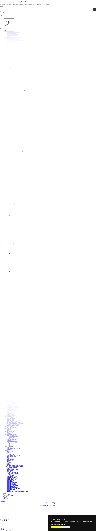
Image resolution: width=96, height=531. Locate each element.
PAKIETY (9, 462)
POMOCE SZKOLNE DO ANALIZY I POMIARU (14, 345)
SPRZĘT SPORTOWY (9, 426)
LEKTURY (9, 190)
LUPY (8, 44)
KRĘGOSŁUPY (12, 64)
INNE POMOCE (10, 222)
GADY (10, 52)
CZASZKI (11, 59)
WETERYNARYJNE (13, 368)
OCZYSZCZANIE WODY (12, 407)
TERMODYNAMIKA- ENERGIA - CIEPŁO (15, 214)
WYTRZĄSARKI (10, 414)
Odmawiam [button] (58, 527)
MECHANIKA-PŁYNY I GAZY (13, 207)
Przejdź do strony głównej (44, 505)
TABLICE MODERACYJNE (12, 485)
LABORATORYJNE (13, 362)
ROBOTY (9, 301)
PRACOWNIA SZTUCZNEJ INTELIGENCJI (15, 299)
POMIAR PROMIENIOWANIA (13, 353)
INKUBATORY (10, 401)
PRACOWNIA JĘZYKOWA (12, 379)
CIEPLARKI (9, 400)
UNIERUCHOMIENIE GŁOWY (13, 424)
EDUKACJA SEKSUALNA (14, 60)
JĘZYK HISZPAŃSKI (9, 264)
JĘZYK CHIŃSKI (8, 257)
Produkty (4, 30)
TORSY (10, 74)
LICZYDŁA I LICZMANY (12, 327)
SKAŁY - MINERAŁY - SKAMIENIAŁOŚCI (15, 236)
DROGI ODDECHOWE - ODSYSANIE (14, 422)
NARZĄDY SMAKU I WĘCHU (15, 69)
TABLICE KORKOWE (11, 484)
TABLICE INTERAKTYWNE (12, 35)
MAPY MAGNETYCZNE (12, 317)
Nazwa (8, 20)
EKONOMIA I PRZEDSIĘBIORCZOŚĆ (14, 182)
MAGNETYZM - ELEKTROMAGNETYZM (15, 206)
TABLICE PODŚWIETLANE (12, 487)
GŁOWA (11, 63)
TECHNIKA (7, 450)
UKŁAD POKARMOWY (14, 78)
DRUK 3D (9, 293)
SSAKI (10, 56)
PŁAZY (10, 54)
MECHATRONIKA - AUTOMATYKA (14, 382)
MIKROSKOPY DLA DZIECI (14, 48)
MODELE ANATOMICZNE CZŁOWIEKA (15, 57)
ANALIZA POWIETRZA (12, 346)
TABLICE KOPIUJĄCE (11, 483)
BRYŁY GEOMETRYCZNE (12, 321)
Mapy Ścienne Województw (14, 230)
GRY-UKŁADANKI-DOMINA (13, 324)
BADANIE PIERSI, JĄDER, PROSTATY (12, 37)
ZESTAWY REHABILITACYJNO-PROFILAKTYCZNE (17, 491)
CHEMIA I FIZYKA (11, 181)
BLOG (4, 514)
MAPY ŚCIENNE (10, 318)
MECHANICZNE (12, 363)
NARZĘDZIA (9, 296)
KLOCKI (9, 294)
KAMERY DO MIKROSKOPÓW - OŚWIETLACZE (17, 43)
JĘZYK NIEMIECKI (9, 268)
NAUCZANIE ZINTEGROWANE (13, 194)
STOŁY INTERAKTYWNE (12, 34)
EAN (8, 23)
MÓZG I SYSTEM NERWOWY (15, 68)
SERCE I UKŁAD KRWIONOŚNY (15, 71)
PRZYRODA (9, 385)
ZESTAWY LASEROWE (11, 216)
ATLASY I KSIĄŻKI (11, 219)
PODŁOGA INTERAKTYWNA (13, 439)
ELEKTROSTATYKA (11, 203)
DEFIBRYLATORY (10, 419)
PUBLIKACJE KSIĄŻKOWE (10, 384)
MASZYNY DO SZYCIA (12, 295)
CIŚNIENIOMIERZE (11, 418)
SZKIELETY (11, 73)
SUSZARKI (9, 412)
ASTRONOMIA (10, 218)
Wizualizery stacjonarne (13, 445)
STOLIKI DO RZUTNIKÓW (12, 477)
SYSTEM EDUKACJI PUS (10, 431)
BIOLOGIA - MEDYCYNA (10, 38)
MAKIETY (9, 305)
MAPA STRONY (6, 513)
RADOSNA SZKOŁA (9, 386)
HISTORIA (9, 187)
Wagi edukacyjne (12, 366)
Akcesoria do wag (12, 358)
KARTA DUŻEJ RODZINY (8, 495)
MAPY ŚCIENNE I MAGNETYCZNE (12, 315)
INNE (10, 53)
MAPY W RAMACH (11, 319)
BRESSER (9, 429)
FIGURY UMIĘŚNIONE (13, 61)
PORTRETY (9, 86)
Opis (8, 21)
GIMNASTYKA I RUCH (11, 427)
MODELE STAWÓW (13, 67)
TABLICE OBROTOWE (11, 486)
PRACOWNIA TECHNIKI (12, 376)
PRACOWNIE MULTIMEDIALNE (11, 378)
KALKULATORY (10, 325)
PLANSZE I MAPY (10, 254)
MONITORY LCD (10, 437)
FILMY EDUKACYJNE (9, 179)
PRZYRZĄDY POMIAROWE (12, 213)
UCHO (10, 75)
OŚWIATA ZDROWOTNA (12, 195)
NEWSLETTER (6, 511)
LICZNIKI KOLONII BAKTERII (13, 402)
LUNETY (9, 225)
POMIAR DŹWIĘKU (11, 351)
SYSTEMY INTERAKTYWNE (11, 434)
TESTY (8, 464)
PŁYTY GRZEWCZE (11, 410)
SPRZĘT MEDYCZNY (9, 416)
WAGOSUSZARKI (12, 367)
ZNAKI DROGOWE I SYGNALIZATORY (15, 465)
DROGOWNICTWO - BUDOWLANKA (14, 381)
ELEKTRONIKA (10, 202)
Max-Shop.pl (9, 530)
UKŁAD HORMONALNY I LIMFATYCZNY (17, 76)
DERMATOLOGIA (10, 420)
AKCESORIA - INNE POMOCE (13, 39)
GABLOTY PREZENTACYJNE (13, 42)
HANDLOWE (12, 360)
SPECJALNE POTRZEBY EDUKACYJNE (13, 397)
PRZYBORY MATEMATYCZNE (13, 332)
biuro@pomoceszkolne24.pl (8, 524)
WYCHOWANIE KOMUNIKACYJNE (14, 198)
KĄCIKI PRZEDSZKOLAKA (12, 472)
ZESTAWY (9, 36)
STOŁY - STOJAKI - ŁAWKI (12, 478)
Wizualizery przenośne (13, 444)
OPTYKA (9, 208)
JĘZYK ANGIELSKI (9, 251)
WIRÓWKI (9, 413)
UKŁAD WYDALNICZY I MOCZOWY (16, 80)
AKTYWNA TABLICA (9, 31)
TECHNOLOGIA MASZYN (12, 197)
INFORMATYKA (8, 246)
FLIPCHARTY (10, 470)
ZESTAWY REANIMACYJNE (13, 425)
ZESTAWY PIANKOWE (11, 388)
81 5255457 (6, 9)
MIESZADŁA (9, 405)
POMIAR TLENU (10, 355)
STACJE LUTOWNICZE (11, 302)
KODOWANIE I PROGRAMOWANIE (14, 394)
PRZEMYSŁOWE (12, 365)
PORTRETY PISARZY (11, 279)
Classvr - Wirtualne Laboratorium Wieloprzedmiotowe (16, 292)
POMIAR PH (9, 352)
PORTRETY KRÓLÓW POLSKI (13, 243)
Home (1, 501)
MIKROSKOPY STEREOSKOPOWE (16, 49)
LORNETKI (9, 224)
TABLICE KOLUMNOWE (12, 482)
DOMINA (9, 201)
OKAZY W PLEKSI (11, 84)
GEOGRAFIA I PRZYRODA (12, 186)
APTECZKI (9, 468)
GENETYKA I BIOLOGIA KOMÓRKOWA (17, 62)
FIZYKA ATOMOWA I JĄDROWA (13, 205)
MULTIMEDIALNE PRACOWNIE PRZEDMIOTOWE (17, 82)
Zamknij (1, 6)
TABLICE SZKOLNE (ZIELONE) (13, 488)
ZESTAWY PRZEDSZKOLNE (13, 337)
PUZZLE (8, 256)
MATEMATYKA (10, 191)
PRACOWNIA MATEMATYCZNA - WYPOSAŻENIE (17, 330)
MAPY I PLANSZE (10, 226)
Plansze (10, 231)
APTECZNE (11, 359)
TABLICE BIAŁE (10, 480)
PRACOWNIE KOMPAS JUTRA (11, 372)
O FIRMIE (5, 497)
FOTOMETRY (10, 348)
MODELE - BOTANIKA (11, 50)
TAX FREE (5, 496)
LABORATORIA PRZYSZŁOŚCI (11, 291)
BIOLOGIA (9, 180)
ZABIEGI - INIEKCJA (11, 177)
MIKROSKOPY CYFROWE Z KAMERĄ (17, 47)
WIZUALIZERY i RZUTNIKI (12, 442)
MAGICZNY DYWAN (9, 312)
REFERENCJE (5, 498)
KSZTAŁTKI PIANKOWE (12, 387)
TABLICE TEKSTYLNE (11, 489)
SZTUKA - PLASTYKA (9, 446)
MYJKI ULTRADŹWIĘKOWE (13, 406)
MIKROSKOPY (10, 45)
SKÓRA (10, 72)
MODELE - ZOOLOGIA (11, 51)
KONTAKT (5, 493)
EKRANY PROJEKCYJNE (12, 435)
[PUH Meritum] (3, 28)
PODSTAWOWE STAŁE (11, 210)
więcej (7, 24)
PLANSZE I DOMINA (11, 309)
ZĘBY (10, 81)
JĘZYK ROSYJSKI (8, 281)
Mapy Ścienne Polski (13, 228)
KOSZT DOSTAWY (6, 494)
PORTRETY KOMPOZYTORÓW (13, 342)
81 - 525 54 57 (3, 520)
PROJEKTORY (10, 440)
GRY (8, 241)
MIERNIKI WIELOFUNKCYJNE (13, 350)
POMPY (8, 411)
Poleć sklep (5, 7)
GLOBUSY (9, 221)
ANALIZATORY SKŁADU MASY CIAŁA (15, 417)
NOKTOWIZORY (10, 232)
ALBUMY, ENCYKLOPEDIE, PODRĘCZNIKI (16, 40)
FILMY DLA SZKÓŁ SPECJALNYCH (14, 184)
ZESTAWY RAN (10, 178)
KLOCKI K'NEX (8, 290)
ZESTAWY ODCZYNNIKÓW (12, 369)
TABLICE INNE (10, 481)
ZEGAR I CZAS (10, 334)
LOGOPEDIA (7, 306)
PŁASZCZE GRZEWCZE (12, 409)
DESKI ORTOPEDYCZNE (12, 421)
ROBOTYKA (7, 392)
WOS (6, 453)
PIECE (8, 408)
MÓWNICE (9, 474)
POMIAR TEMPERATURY (12, 354)
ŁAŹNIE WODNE (10, 404)
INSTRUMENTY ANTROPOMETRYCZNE (15, 423)
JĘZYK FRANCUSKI (9, 259)
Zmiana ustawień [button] (65, 527)
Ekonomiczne (11, 438)
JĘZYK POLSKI (10, 189)
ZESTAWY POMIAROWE (12, 370)
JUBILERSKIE (12, 361)
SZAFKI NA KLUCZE (11, 479)
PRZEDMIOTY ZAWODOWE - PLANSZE (13, 380)
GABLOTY (9, 220)
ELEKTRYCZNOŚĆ (11, 204)
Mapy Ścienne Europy (13, 227)
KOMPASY (9, 223)
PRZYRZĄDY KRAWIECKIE (10, 383)
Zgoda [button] (53, 527)
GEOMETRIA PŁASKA (11, 323)
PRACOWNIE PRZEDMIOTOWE (13, 87)
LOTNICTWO (7, 311)
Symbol (8, 22)
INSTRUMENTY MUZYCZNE (13, 340)
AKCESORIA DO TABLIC (12, 467)
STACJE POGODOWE (9, 428)
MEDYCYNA (9, 192)
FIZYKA (8, 185)
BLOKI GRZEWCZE (11, 399)
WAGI (8, 357)
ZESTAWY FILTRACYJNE (12, 415)
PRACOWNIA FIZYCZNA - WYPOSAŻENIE (15, 211)
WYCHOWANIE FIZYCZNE (10, 456)
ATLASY (9, 239)
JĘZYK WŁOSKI (8, 287)
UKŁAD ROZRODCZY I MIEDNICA (16, 79)
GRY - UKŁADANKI (11, 252)
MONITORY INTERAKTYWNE (13, 32)
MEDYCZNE (11, 364)
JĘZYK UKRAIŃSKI (9, 285)
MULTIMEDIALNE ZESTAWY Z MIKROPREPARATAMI (18, 83)
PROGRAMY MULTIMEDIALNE (13, 212)
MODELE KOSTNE (13, 66)
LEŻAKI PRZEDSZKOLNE (12, 473)
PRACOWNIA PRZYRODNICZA (13, 234)
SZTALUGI (9, 449)
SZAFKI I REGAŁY (11, 336)
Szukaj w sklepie (53, 505)
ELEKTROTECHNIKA (11, 183)
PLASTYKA (9, 196)
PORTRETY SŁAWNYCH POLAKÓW (14, 244)
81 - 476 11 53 (3, 523)
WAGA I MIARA (10, 333)
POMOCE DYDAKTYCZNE (12, 298)
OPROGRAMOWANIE (11, 33)
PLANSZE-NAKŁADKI (11, 328)
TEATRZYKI (9, 490)
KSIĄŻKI (9, 253)
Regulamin (4, 499)
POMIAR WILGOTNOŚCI (12, 356)
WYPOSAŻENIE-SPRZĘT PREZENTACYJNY (14, 466)
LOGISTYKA (7, 304)
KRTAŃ (10, 65)
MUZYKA (9, 193)
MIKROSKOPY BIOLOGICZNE (15, 46)
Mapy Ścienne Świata (13, 229)
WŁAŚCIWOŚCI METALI (12, 215)
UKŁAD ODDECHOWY (14, 77)
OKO (10, 70)
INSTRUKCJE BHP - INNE (10, 249)
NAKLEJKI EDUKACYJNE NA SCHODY (13, 344)
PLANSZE (9, 85)
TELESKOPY (9, 237)
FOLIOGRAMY (10, 41)
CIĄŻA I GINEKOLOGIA (14, 58)
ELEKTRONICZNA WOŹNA (12, 469)
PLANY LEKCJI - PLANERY (12, 476)
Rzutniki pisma (12, 443)
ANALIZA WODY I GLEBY (12, 347)
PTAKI (10, 55)
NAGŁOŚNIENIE (10, 475)
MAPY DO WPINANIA (11, 316)
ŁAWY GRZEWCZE (11, 403)
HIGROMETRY (10, 349)
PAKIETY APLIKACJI (11, 313)
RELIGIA (6, 389)
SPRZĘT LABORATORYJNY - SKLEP (12, 398)
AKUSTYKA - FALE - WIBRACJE (13, 200)
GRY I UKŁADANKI (11, 307)
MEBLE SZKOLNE (8, 335)
